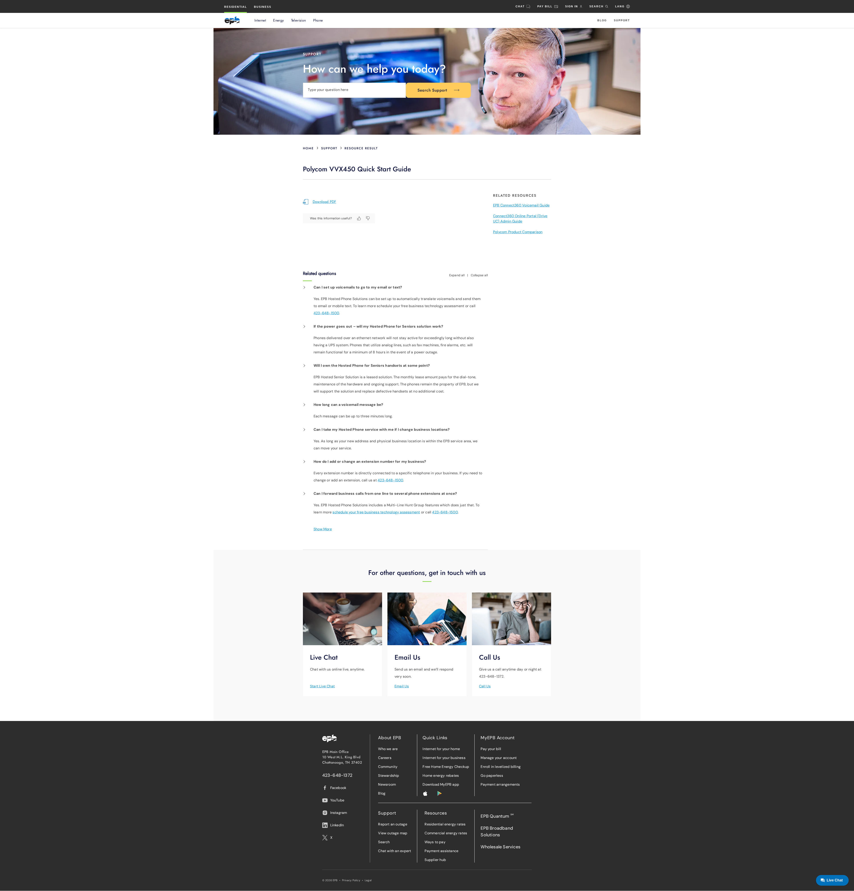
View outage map (392, 833)
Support (622, 20)
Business (262, 6)
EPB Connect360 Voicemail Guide (521, 205)
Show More (323, 529)
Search (384, 842)
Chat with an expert (394, 851)
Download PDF (324, 201)
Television (298, 20)
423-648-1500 (326, 313)
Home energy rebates (441, 775)
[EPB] (232, 20)
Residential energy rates (445, 824)
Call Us (485, 686)
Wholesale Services (500, 847)
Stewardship (388, 775)
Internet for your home (441, 749)
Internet (260, 20)
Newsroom (387, 784)
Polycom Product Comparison (517, 232)
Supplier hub (435, 859)
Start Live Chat (322, 686)
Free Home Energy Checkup (446, 766)
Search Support (432, 90)
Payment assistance (441, 851)
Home (308, 148)
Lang (619, 6)
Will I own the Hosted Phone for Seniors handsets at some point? (372, 365)
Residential (235, 6)
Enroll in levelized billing (501, 766)
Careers (384, 757)
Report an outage (392, 824)
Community (387, 766)
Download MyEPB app (441, 784)
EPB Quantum (497, 816)
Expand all (457, 275)
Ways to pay (435, 842)
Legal (368, 880)
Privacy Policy (351, 880)
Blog (602, 20)
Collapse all (479, 275)
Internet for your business (444, 757)
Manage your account (499, 757)
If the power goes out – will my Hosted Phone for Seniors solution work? (378, 326)
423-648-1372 (337, 775)
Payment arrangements (500, 784)
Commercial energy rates (446, 833)
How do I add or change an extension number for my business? (370, 461)
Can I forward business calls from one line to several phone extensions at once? (385, 493)
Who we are (388, 749)
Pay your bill (491, 749)
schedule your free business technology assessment (376, 512)
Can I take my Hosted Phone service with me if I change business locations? (382, 429)
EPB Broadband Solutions (497, 831)
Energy (278, 20)
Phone (318, 20)
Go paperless (492, 775)
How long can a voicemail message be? (348, 404)
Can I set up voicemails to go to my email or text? (358, 287)
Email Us (402, 686)
